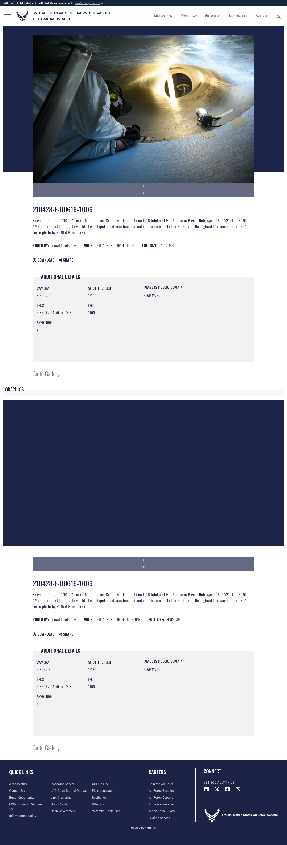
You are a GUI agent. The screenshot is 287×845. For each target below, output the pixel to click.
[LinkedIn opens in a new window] (207, 789)
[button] (89, 3)
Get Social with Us (219, 782)
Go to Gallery (46, 373)
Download (45, 260)
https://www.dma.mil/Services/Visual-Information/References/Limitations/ (193, 328)
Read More (152, 295)
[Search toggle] (279, 16)
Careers (157, 772)
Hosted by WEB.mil (143, 827)
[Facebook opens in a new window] (227, 789)
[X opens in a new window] (217, 789)
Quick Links (21, 772)
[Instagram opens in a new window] (237, 789)
